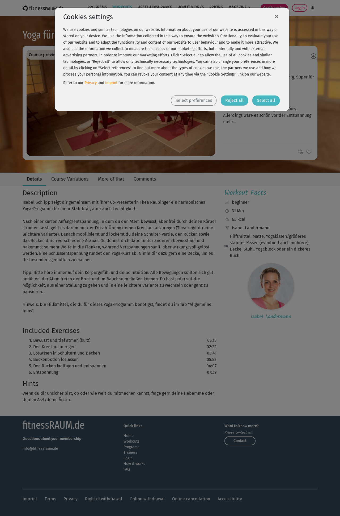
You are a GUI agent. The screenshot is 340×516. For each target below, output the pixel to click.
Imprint (111, 83)
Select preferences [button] (194, 100)
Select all (266, 100)
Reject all (234, 100)
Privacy (90, 83)
